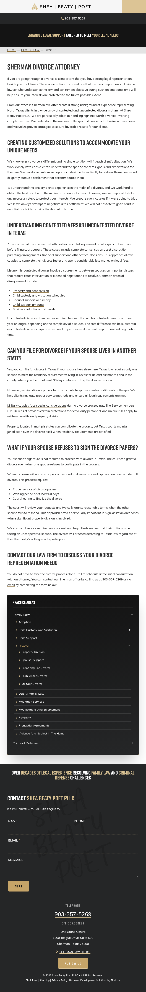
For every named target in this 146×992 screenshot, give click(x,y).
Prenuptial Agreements (34, 725)
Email (14, 840)
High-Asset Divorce (35, 676)
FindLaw (116, 980)
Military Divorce (32, 684)
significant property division (36, 518)
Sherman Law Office (74, 952)
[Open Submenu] (132, 614)
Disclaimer (31, 980)
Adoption (25, 622)
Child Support (28, 638)
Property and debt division (31, 291)
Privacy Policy (59, 980)
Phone (79, 821)
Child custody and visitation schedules (39, 295)
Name (12, 821)
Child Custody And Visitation (38, 630)
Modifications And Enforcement (39, 709)
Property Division (33, 652)
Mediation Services (31, 701)
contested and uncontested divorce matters (89, 110)
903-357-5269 (75, 18)
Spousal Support (33, 660)
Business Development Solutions (88, 980)
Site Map (44, 980)
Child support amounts (28, 305)
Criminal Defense (25, 743)
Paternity (25, 717)
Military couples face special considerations (36, 405)
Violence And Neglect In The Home (41, 733)
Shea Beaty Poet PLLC (65, 975)
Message (15, 859)
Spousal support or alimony (32, 300)
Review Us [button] (73, 963)
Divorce (24, 646)
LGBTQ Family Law (31, 693)
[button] (134, 7)
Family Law (21, 614)
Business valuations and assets (34, 309)
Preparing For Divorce (36, 668)
